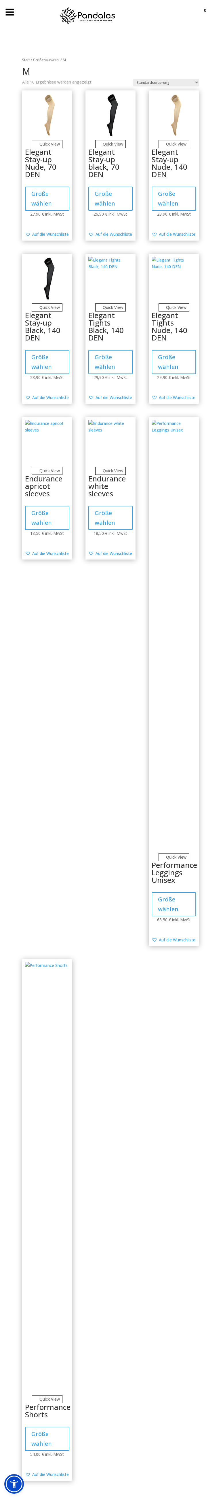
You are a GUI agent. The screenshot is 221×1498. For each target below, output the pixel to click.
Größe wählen (41, 198)
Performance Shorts (48, 1411)
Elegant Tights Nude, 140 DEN (169, 326)
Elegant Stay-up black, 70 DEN (103, 163)
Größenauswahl (46, 59)
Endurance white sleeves (107, 486)
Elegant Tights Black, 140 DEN (106, 326)
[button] (47, 234)
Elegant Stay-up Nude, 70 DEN (40, 163)
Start (26, 59)
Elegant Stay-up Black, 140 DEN (42, 326)
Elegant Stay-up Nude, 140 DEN (169, 163)
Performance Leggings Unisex (174, 872)
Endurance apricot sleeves (43, 486)
